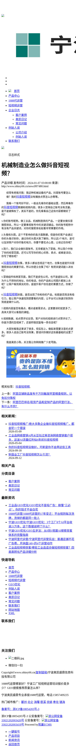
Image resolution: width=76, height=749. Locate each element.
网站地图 (14, 609)
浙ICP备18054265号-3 (26, 709)
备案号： (7, 709)
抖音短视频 (23, 386)
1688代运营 (65, 3)
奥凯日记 (21, 119)
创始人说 (14, 127)
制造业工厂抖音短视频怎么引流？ (29, 454)
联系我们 (14, 140)
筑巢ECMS (45, 724)
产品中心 (14, 95)
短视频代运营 (16, 580)
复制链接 (41, 672)
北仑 (30, 702)
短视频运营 (15, 105)
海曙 (37, 702)
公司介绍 (21, 132)
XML (11, 613)
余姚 (49, 702)
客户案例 (21, 115)
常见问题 (21, 123)
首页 (17, 91)
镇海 (62, 702)
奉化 (56, 702)
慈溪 (43, 702)
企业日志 (14, 110)
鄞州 (24, 702)
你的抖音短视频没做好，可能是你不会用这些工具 (39, 447)
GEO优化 (14, 584)
